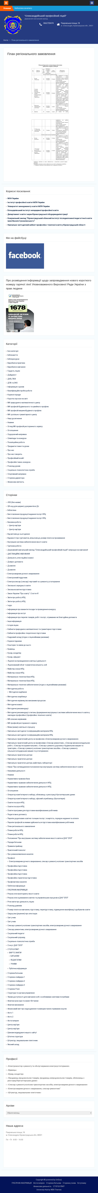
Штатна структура (15, 1037)
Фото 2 (10, 1017)
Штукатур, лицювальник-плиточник (23, 1040)
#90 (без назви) (14, 502)
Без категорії (13, 351)
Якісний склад (13, 1044)
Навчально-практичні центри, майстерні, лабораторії (30, 763)
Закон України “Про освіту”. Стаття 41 (23, 593)
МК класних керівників (17, 719)
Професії (11, 858)
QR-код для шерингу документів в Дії (23, 506)
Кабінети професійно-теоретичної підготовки (27, 633)
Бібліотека (12, 510)
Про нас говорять (15, 454)
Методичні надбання (18, 692)
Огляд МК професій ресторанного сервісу (25, 426)
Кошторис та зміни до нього (19, 645)
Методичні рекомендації (18, 708)
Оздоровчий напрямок (17, 434)
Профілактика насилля (17, 882)
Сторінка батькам (53, 1183)
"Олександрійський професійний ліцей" (45, 16)
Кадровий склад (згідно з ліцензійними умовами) (28, 637)
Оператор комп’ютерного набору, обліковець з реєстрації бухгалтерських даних (41, 795)
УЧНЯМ (14, 964)
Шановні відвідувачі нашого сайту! (22, 1033)
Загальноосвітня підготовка (19, 590)
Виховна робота (14, 522)
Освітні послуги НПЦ (16, 803)
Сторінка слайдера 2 (16, 981)
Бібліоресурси (13, 359)
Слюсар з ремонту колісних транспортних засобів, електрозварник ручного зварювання (45, 925)
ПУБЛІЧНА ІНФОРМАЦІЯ (17, 890)
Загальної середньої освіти (19, 586)
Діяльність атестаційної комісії (21, 558)
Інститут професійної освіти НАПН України (26, 202)
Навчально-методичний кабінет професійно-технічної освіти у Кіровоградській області (46, 225)
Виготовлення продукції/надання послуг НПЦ (27, 514)
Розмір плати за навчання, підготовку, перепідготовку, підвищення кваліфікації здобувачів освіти (49, 910)
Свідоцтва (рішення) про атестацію (22, 914)
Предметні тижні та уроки (18, 446)
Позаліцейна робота (16, 442)
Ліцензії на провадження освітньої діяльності (27, 661)
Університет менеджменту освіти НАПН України (29, 206)
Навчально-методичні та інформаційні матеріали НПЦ (30, 731)
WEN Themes (56, 1190)
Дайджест (12, 375)
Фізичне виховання (16, 1005)
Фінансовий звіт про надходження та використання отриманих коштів (37, 1009)
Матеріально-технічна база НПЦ (21, 677)
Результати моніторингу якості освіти (23, 894)
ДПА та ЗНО (13, 383)
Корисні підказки (15, 641)
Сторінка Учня (14, 989)
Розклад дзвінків (15, 906)
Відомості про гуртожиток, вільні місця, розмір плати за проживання (36, 538)
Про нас (11, 450)
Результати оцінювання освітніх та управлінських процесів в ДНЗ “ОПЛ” (38, 898)
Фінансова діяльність (42, 1186)
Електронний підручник (17, 578)
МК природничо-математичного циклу (24, 403)
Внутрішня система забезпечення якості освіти (27, 542)
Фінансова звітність (16, 482)
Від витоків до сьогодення (19, 534)
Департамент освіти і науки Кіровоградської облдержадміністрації (38, 214)
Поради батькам (14, 842)
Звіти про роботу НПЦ (17, 597)
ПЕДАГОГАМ (16, 960)
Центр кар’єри (15, 525)
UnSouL (59, 1180)
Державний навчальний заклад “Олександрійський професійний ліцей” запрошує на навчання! (48, 550)
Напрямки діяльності (16, 771)
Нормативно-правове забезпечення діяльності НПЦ (29, 783)
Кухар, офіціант (14, 657)
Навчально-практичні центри (20, 755)
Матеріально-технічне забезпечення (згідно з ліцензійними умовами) (37, 685)
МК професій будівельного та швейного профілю (28, 407)
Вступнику (81, 1183)
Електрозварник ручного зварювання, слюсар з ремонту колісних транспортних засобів (46, 861)
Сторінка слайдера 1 (16, 977)
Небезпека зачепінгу (23, 8)
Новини (11, 422)
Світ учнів (12, 918)
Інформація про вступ (17, 613)
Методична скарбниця (17, 697)
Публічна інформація (16, 886)
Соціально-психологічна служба (21, 470)
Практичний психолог (17, 850)
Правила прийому (15, 846)
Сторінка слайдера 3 (16, 985)
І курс (10, 605)
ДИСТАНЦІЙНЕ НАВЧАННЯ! (19, 554)
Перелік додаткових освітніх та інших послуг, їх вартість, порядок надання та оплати (43, 818)
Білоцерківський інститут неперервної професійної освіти (33, 210)
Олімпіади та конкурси (17, 438)
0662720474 (48, 23)
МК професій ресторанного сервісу (22, 723)
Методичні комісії (15, 705)
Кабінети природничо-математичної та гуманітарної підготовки (34, 629)
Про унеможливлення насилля (20, 854)
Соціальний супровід (16, 937)
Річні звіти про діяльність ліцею (21, 902)
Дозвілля (11, 566)
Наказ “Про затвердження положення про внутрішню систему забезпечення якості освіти (45, 767)
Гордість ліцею (14, 371)
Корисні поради (14, 395)
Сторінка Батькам (15, 973)
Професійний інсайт (16, 458)
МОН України (13, 198)
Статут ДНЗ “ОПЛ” (15, 945)
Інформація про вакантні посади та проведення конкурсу (32, 609)
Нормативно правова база (19, 779)
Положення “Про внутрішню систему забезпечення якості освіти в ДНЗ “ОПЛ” (40, 838)
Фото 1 (10, 1013)
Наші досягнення (15, 418)
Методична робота (16, 689)
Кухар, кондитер (14, 653)
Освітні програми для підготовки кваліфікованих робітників (33, 810)
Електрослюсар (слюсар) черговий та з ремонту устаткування (34, 582)
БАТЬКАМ (15, 956)
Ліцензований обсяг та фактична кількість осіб (27, 665)
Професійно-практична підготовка (22, 878)
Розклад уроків (14, 466)
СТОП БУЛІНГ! (13, 949)
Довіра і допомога (15, 562)
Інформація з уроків (16, 387)
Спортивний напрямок (17, 474)
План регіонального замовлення (21, 826)
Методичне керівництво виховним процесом (27, 701)
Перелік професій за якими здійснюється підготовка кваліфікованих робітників (41, 822)
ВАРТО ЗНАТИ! (15, 953)
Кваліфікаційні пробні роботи (20, 391)
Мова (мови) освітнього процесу (21, 727)
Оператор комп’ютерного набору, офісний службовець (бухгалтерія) (36, 799)
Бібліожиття (13, 355)
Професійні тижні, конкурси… (20, 462)
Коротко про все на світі (18, 399)
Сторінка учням (69, 1183)
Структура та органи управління (21, 993)
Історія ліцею (13, 625)
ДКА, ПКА (12, 379)
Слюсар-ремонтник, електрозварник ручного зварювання (32, 929)
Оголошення (13, 430)
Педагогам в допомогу (17, 814)
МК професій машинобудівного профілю (24, 411)
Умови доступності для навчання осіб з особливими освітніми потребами (38, 997)
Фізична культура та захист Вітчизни (23, 1001)
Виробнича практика (16, 363)
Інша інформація (14, 621)
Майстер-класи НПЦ (16, 669)
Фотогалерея (13, 1021)
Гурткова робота (14, 546)
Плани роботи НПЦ (15, 830)
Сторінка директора (16, 478)
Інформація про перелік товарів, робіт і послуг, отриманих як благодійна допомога (42, 617)
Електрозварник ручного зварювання (23, 574)
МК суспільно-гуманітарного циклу (22, 414)
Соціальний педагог (16, 933)
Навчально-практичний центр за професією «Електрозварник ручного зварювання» (43, 739)
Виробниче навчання (16, 367)
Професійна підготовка (17, 866)
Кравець (11, 649)
